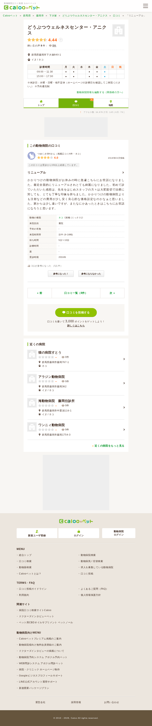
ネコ (61, 217)
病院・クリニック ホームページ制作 (39, 669)
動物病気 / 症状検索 (92, 561)
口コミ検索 (25, 561)
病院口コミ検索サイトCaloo (35, 610)
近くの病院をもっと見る (109, 445)
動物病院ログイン (119, 533)
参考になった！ (60, 273)
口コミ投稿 (87, 573)
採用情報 (76, 702)
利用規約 (24, 595)
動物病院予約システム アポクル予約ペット (43, 657)
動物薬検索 (25, 567)
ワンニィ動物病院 (51, 425)
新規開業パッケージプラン (34, 688)
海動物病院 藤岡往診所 (56, 401)
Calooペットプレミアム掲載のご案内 (40, 638)
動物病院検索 (88, 555)
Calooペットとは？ (30, 573)
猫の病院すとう (50, 352)
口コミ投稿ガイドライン (33, 588)
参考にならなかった (91, 273)
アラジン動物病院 (51, 376)
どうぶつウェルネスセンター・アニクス (85, 15)
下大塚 (53, 15)
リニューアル (37, 172)
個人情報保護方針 (91, 595)
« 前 (39, 292)
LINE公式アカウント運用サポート (38, 681)
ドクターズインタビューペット (36, 616)
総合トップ (25, 555)
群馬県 (27, 15)
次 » (112, 292)
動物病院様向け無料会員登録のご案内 (40, 644)
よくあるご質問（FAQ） (94, 588)
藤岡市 (40, 15)
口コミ (117, 15)
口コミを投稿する (78, 312)
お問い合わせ (111, 702)
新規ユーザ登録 (37, 535)
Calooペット (10, 15)
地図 (111, 105)
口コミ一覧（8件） (75, 292)
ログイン (79, 535)
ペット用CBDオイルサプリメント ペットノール (46, 622)
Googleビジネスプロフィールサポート (41, 675)
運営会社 (40, 702)
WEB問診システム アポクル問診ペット (41, 663)
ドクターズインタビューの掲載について (41, 651)
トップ (41, 105)
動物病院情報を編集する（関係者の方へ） (100, 92)
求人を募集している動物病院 (97, 567)
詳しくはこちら (76, 325)
